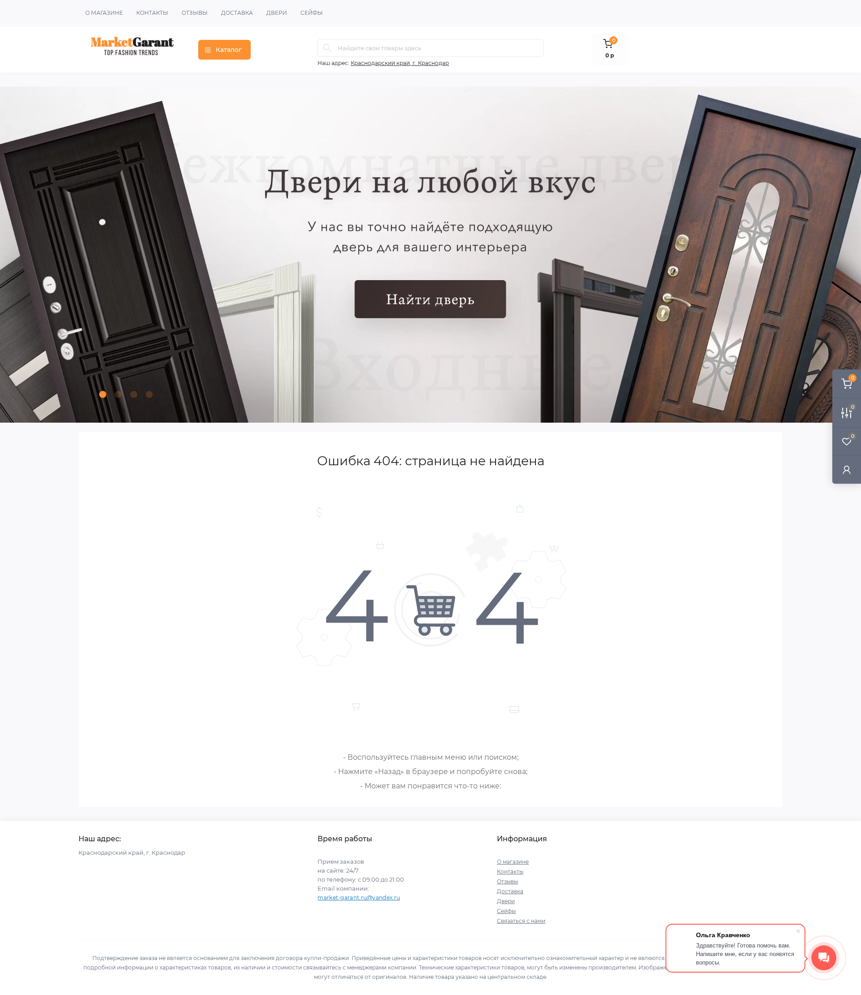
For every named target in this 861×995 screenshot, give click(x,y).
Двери (276, 12)
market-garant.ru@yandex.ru (358, 897)
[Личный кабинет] (846, 469)
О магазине (104, 12)
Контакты (152, 12)
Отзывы (195, 12)
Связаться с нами (521, 920)
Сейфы (311, 12)
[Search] (327, 48)
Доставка (237, 12)
